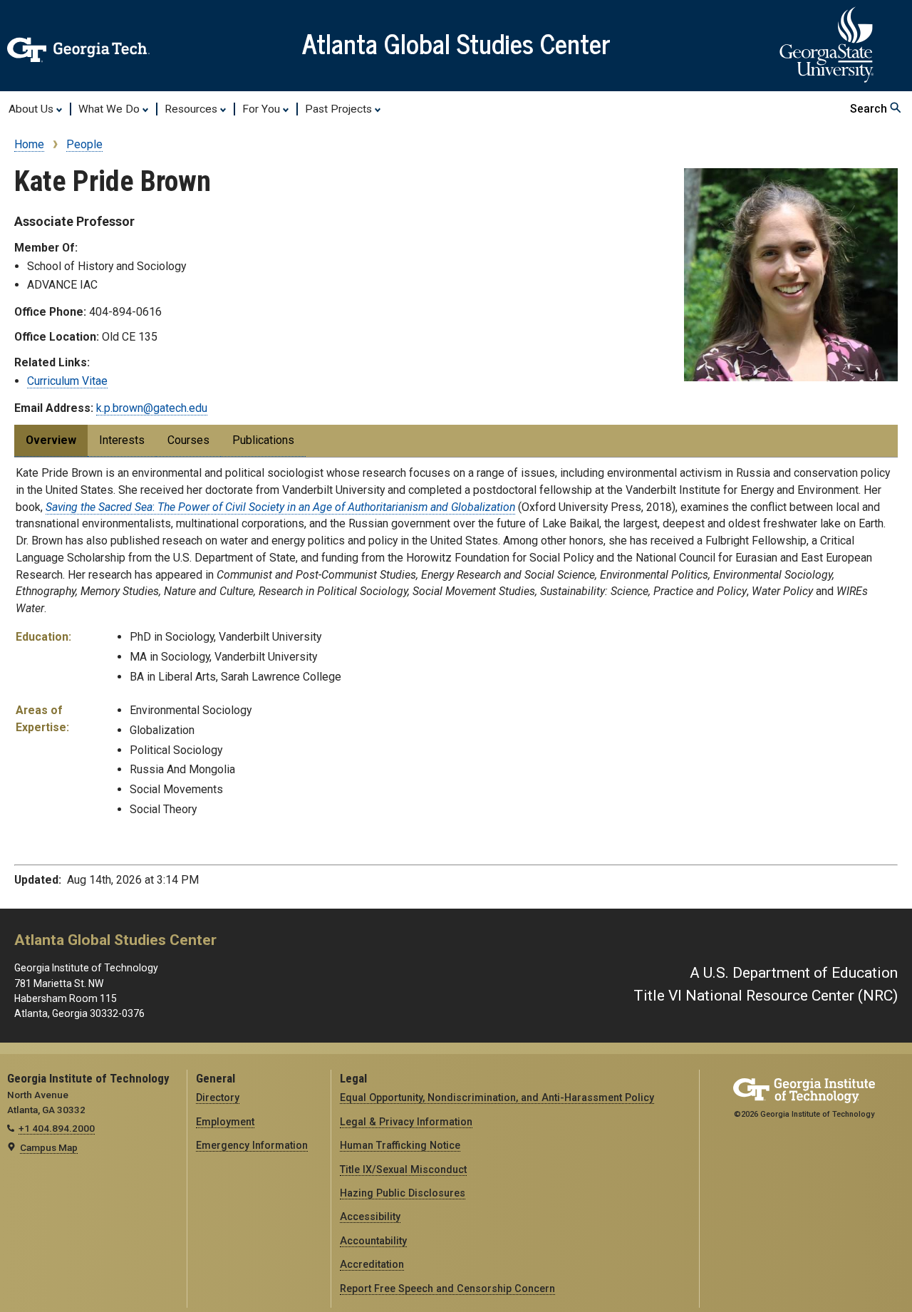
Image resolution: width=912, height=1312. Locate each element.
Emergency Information (252, 1145)
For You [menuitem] (262, 109)
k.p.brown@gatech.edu (151, 408)
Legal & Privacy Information (406, 1121)
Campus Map (49, 1147)
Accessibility (370, 1216)
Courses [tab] (188, 440)
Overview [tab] (51, 440)
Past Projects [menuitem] (340, 109)
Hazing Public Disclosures (402, 1193)
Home (29, 144)
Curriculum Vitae (67, 381)
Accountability (373, 1240)
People (84, 144)
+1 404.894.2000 (57, 1128)
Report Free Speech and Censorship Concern (447, 1288)
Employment (225, 1121)
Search (870, 108)
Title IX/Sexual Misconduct (403, 1169)
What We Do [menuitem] (110, 109)
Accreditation (372, 1264)
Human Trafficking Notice (400, 1145)
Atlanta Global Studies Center (456, 43)
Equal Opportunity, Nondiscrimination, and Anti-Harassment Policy (497, 1097)
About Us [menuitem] (32, 109)
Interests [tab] (122, 440)
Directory (217, 1097)
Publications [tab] (263, 440)
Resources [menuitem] (192, 109)
